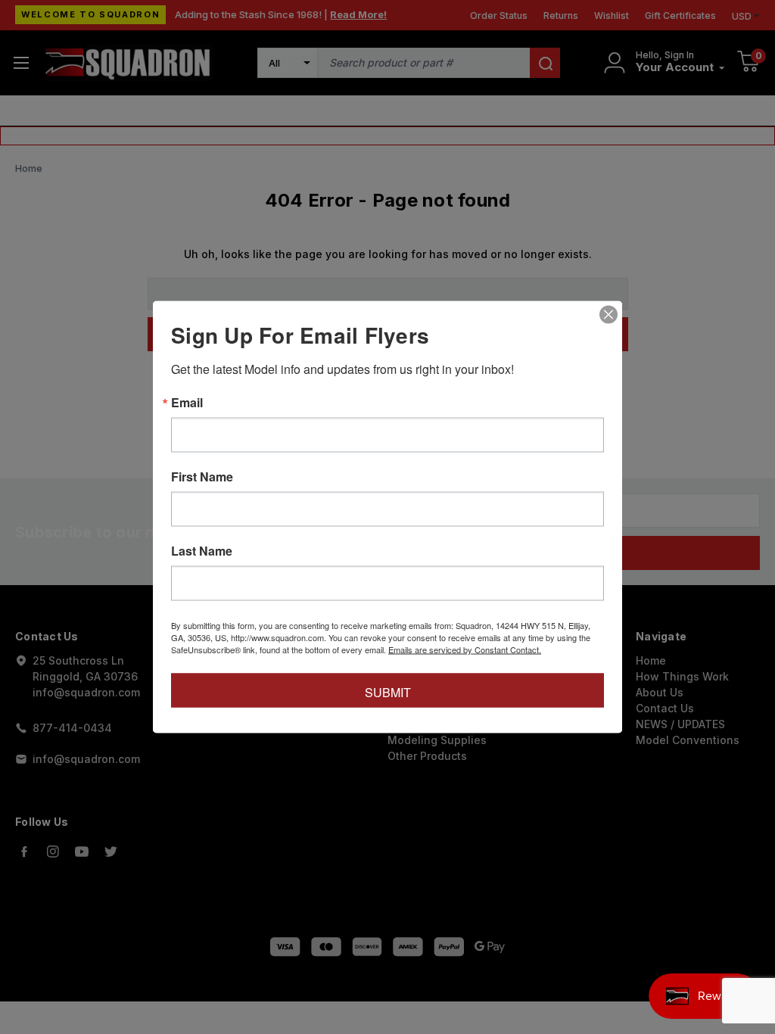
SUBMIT (388, 692)
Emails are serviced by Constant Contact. (464, 649)
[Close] (608, 315)
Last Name (201, 551)
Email (187, 403)
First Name (202, 477)
